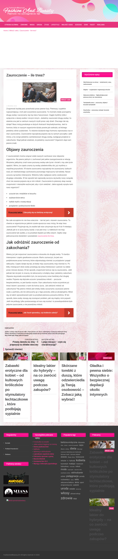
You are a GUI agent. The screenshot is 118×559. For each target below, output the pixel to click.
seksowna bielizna (67, 482)
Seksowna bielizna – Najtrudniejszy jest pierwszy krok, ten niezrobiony (95, 96)
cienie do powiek (73, 445)
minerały (72, 466)
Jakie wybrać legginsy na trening (45, 444)
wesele (72, 489)
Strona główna (11, 25)
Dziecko (78, 25)
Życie (46, 25)
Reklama (101, 25)
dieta (73, 448)
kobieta (80, 460)
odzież (63, 476)
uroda (64, 488)
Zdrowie (24, 25)
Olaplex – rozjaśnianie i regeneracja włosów (96, 90)
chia (62, 445)
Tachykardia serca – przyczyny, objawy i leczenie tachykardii (95, 104)
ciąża (81, 445)
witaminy (78, 489)
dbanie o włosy (65, 449)
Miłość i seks (67, 25)
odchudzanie (77, 472)
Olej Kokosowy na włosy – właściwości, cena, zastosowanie (97, 83)
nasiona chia (78, 469)
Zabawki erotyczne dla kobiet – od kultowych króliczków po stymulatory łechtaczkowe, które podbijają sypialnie (16, 390)
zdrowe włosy (75, 494)
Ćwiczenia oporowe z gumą (43, 456)
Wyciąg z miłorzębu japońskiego (45, 464)
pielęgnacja (72, 476)
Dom (86, 25)
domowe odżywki (75, 454)
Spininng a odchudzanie (42, 451)
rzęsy (72, 479)
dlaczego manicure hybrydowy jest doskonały (71, 450)
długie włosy (71, 457)
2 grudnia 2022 (11, 106)
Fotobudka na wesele (41, 442)
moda (64, 469)
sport (82, 482)
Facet (92, 25)
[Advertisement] (59, 49)
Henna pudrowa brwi (41, 447)
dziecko (64, 457)
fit (67, 461)
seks (77, 479)
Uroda (39, 25)
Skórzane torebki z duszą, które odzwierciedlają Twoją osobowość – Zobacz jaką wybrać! (73, 382)
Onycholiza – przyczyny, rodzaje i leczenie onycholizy (96, 111)
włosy (65, 493)
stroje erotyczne (66, 485)
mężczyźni (70, 469)
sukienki (76, 485)
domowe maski (65, 454)
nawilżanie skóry (65, 473)
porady (81, 476)
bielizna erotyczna (69, 442)
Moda (32, 25)
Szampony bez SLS (41, 461)
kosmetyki (64, 464)
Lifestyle (55, 25)
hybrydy (72, 461)
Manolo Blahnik (39, 459)
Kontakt (7, 443)
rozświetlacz (65, 479)
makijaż (72, 464)
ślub (75, 499)
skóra (77, 482)
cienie (66, 445)
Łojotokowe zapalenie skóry (44, 454)
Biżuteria (81, 442)
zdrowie (66, 498)
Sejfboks (37, 449)
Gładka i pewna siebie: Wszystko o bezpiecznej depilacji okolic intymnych (101, 380)
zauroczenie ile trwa (46, 236)
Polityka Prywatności (11, 449)
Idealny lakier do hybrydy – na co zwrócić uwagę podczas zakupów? (44, 378)
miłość (77, 466)
